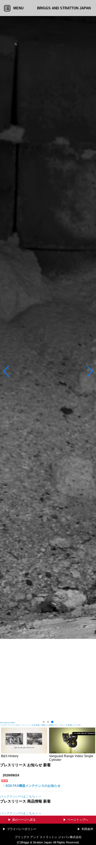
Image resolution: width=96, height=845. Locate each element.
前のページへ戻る (24, 819)
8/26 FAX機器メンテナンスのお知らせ (33, 786)
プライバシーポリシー (21, 829)
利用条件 (87, 829)
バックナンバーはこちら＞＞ (21, 796)
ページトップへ (77, 819)
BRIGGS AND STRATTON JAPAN (64, 8)
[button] (6, 371)
